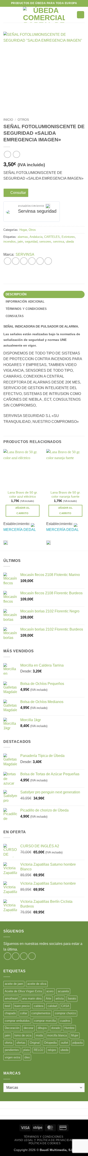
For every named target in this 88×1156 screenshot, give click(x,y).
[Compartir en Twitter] (24, 261)
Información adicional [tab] (25, 301)
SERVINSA (25, 254)
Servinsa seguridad (37, 211)
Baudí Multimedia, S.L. (57, 1150)
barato (72, 998)
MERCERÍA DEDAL (19, 530)
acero (49, 991)
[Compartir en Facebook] (15, 261)
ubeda (70, 241)
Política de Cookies (45, 1143)
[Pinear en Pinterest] (40, 261)
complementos (41, 1013)
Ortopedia (50, 1042)
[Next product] (7, 154)
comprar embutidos (17, 1020)
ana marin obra (32, 998)
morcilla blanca (57, 1035)
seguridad (31, 241)
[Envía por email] (32, 261)
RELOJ (38, 1050)
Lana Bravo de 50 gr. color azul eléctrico (23, 494)
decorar (28, 1028)
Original (35, 1042)
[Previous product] (16, 154)
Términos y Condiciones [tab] (26, 309)
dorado (55, 1028)
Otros (23, 119)
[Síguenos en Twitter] (24, 956)
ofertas (20, 1042)
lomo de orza (22, 1035)
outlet (64, 1042)
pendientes (12, 1050)
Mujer (74, 1035)
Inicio (8, 119)
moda (39, 1035)
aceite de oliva (36, 983)
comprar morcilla (45, 1020)
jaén (20, 241)
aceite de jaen (14, 983)
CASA (65, 1006)
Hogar (23, 229)
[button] (6, 14)
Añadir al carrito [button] (22, 510)
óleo (27, 1057)
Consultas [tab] (15, 316)
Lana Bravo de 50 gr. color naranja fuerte (66, 494)
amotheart (11, 998)
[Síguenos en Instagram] (15, 956)
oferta (8, 1042)
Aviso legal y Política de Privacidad (44, 1140)
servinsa (58, 241)
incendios (9, 241)
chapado (10, 1013)
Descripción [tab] (16, 294)
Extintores (68, 236)
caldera (38, 1006)
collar (23, 1013)
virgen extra (12, 1057)
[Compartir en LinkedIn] (48, 261)
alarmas (23, 236)
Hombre (69, 1028)
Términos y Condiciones (43, 1136)
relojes (52, 1050)
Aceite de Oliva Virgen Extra (23, 991)
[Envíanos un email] (32, 956)
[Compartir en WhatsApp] (7, 261)
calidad (52, 1006)
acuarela (63, 991)
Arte (48, 998)
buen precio (22, 1006)
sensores (45, 241)
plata (26, 1050)
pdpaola (77, 1042)
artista (60, 998)
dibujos (42, 1028)
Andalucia (36, 236)
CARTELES (52, 236)
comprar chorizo (65, 1013)
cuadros (65, 1020)
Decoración (12, 1028)
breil (7, 1006)
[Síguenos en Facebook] (7, 956)
